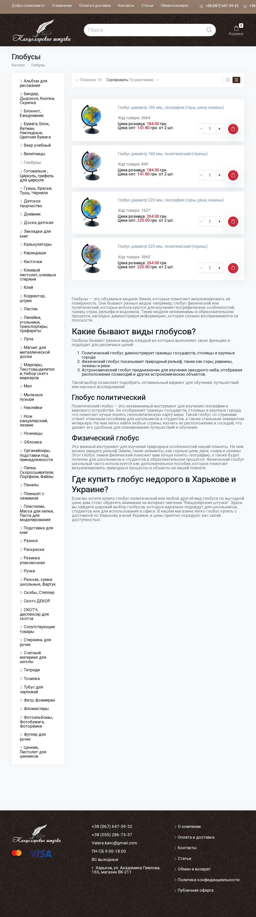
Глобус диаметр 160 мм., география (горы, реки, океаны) (171, 107)
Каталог (18, 65)
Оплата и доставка (94, 6)
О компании (62, 6)
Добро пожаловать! (28, 6)
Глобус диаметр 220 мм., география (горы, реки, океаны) (171, 200)
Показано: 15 (90, 80)
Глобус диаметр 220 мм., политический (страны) (163, 246)
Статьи (147, 6)
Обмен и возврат (175, 6)
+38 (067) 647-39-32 (222, 6)
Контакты (126, 6)
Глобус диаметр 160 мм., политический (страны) (163, 153)
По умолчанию (143, 80)
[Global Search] (209, 30)
